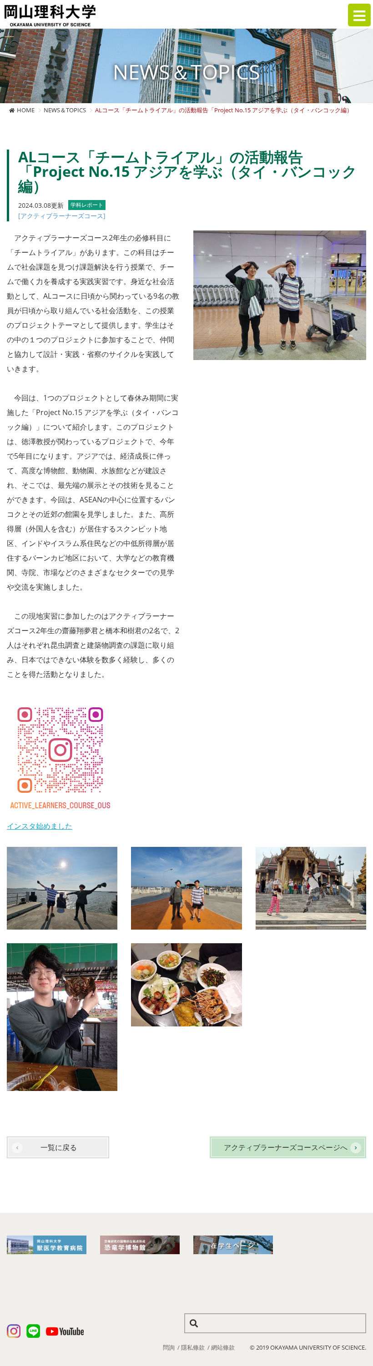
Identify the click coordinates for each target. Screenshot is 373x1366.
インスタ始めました (39, 826)
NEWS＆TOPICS (65, 110)
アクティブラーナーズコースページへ (286, 1147)
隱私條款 (193, 1347)
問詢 (169, 1347)
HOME (26, 110)
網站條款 (223, 1347)
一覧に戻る (58, 1147)
